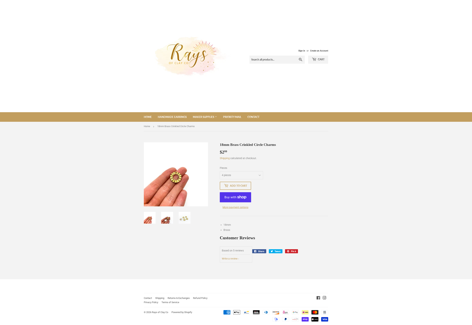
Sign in (301, 50)
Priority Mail (232, 116)
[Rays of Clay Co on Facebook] (318, 298)
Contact (253, 116)
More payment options (235, 207)
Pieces (223, 167)
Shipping (225, 158)
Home (148, 116)
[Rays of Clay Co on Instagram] (324, 298)
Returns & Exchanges (179, 298)
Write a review (230, 258)
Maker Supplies (204, 116)
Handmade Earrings (172, 116)
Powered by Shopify (181, 312)
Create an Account (319, 50)
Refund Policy (200, 298)
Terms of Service (170, 302)
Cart (320, 59)
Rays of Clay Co (160, 312)
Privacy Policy (151, 302)
